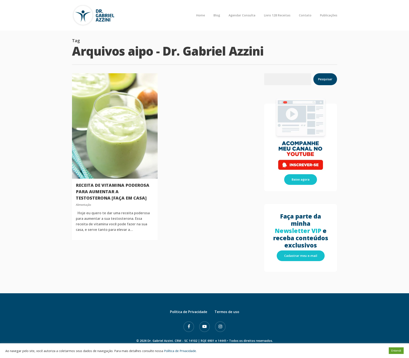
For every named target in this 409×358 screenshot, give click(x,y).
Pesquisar (325, 79)
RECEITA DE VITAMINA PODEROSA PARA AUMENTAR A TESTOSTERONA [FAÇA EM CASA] (112, 191)
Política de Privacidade (188, 311)
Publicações (328, 15)
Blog (216, 15)
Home (200, 15)
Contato (305, 15)
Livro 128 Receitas (277, 15)
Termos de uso (227, 311)
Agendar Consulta (242, 15)
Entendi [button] (396, 350)
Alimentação (83, 205)
